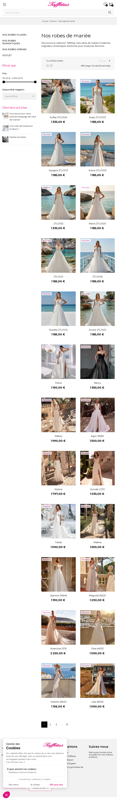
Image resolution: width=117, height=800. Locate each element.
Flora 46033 (97, 648)
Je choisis (35, 784)
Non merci (14, 784)
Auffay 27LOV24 (58, 117)
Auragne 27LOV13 (58, 170)
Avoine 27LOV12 (97, 330)
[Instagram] (91, 763)
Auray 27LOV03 (97, 117)
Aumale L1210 (97, 489)
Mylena (58, 489)
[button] (6, 794)
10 (67, 724)
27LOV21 (58, 276)
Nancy (97, 383)
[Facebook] (99, 763)
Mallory (58, 436)
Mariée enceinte (17, 137)
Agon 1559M (97, 436)
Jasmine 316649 (58, 595)
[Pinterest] (108, 763)
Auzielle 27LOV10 (58, 330)
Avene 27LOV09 (97, 170)
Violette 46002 (58, 701)
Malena (97, 542)
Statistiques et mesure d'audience (22, 772)
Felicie (58, 383)
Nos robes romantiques (11, 42)
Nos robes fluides (14, 34)
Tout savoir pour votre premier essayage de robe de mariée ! (22, 116)
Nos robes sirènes (14, 49)
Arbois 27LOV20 (97, 223)
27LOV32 (58, 223)
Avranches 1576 (58, 648)
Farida (58, 542)
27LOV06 (97, 276)
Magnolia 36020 (97, 595)
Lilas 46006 (97, 701)
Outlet (7, 55)
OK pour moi (56, 784)
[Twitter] (91, 769)
